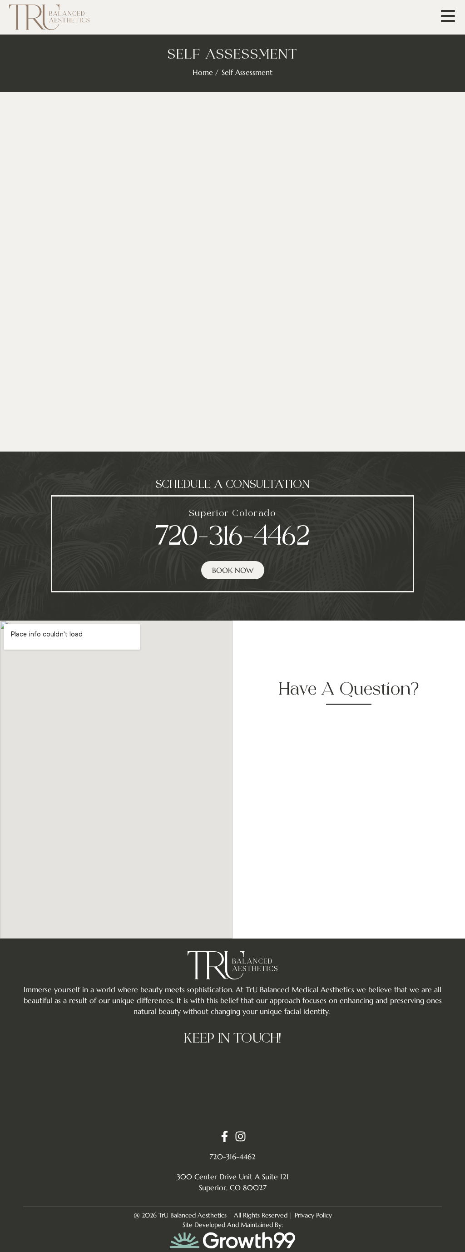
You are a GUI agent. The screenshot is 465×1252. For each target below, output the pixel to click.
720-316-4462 (232, 537)
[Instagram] (240, 1136)
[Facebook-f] (224, 1136)
